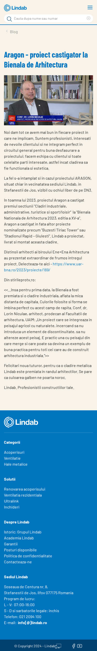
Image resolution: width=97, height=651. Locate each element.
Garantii (11, 543)
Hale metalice (16, 464)
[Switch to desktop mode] (58, 645)
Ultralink (11, 501)
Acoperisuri (14, 452)
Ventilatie (12, 458)
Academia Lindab (19, 537)
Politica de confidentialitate (28, 555)
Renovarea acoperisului (24, 489)
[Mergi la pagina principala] (16, 8)
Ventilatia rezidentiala (23, 495)
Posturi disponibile (20, 549)
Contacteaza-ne (18, 561)
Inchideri (11, 507)
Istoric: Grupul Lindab (23, 531)
